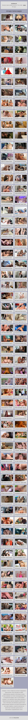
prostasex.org (14, 3)
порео (24, 5)
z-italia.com (16, 717)
